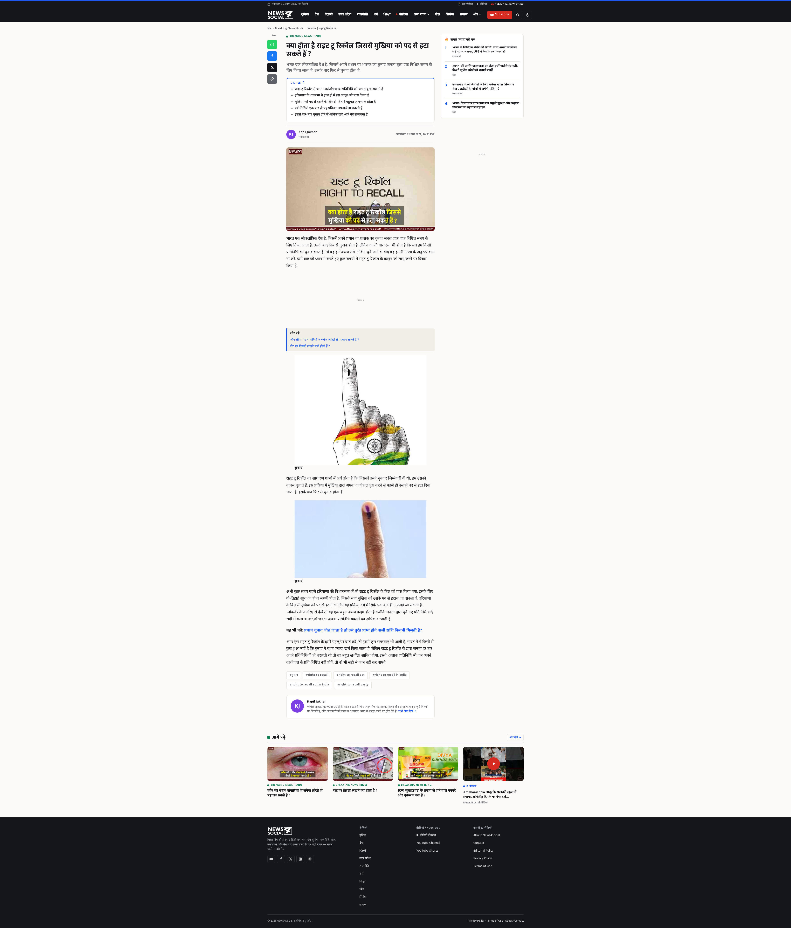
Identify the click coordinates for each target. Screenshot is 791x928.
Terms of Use (482, 866)
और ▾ (477, 15)
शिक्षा (387, 15)
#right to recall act (350, 675)
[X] (272, 67)
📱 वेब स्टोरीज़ (465, 4)
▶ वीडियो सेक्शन (426, 835)
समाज (464, 15)
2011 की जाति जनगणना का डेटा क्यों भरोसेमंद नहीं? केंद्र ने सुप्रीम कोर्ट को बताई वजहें (485, 68)
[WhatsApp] (272, 44)
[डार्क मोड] (528, 15)
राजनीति (362, 15)
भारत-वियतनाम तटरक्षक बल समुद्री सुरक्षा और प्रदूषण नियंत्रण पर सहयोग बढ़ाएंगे (485, 106)
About (509, 921)
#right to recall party (353, 685)
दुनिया (305, 15)
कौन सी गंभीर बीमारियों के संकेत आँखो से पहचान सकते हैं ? (324, 340)
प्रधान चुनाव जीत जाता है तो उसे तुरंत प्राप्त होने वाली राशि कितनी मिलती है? (363, 630)
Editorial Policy (483, 851)
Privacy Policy (482, 858)
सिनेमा (450, 15)
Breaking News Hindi (289, 28)
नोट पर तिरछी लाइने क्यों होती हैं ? (310, 346)
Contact (478, 843)
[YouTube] (271, 859)
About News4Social (486, 835)
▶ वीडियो (482, 4)
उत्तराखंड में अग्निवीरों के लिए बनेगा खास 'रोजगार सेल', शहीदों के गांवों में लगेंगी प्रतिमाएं (483, 87)
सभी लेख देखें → (407, 711)
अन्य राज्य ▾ (421, 15)
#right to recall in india (390, 675)
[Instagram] (300, 859)
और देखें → (515, 737)
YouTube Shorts (427, 851)
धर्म (376, 15)
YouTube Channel (428, 843)
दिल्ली (329, 15)
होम (269, 28)
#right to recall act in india (309, 685)
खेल (437, 15)
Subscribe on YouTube (509, 4)
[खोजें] (518, 15)
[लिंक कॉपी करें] (272, 79)
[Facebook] (272, 56)
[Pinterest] (310, 859)
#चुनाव (293, 675)
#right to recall (317, 675)
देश (317, 15)
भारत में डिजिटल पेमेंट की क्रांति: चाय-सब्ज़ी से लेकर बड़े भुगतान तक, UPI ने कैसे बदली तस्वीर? (484, 50)
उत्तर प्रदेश (344, 15)
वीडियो (403, 15)
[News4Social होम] (280, 15)
